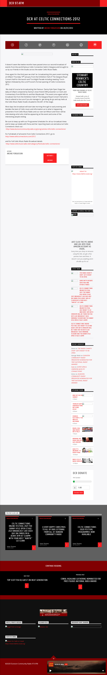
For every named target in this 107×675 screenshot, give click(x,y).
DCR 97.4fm (16, 3)
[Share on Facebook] (26, 45)
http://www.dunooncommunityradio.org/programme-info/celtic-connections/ (36, 129)
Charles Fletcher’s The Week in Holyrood (78, 419)
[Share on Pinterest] (53, 45)
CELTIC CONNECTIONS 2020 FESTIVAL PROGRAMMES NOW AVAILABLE (87, 530)
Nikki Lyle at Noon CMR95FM (78, 460)
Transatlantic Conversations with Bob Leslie (78, 406)
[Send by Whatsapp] (81, 45)
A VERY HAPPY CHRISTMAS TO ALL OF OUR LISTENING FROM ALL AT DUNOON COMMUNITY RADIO (54, 530)
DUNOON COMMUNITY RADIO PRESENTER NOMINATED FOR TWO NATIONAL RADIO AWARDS (81, 359)
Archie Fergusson (52, 28)
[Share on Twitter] (40, 45)
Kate (72, 367)
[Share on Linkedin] (67, 45)
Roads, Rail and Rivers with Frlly (76, 430)
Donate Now (78, 493)
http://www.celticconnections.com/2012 (20, 136)
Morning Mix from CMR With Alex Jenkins (78, 440)
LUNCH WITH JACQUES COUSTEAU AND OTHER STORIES (86, 283)
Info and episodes (82, 105)
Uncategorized (53, 14)
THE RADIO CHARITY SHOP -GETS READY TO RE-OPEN (86, 275)
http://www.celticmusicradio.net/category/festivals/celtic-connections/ (33, 144)
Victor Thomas (11, 546)
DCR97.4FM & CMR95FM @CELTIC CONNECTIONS (78, 369)
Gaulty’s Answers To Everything (77, 451)
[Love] (95, 45)
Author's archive (50, 158)
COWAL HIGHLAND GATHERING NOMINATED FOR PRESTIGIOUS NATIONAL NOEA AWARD (81, 580)
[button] (50, 670)
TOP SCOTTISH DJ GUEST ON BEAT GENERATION (27, 580)
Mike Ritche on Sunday (78, 396)
